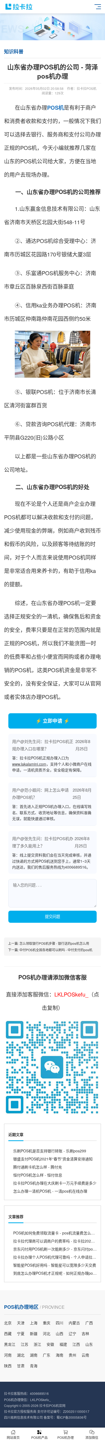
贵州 (72, 1355)
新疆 (33, 1333)
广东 (46, 1355)
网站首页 (13, 1437)
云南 (85, 1355)
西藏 (8, 1333)
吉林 (85, 1333)
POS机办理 (65, 1437)
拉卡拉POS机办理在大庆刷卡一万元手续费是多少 (54, 1183)
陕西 (8, 1365)
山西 (59, 1333)
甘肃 (20, 1365)
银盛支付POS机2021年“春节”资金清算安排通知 (53, 1158)
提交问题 (52, 916)
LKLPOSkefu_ (71, 994)
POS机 (55, 107)
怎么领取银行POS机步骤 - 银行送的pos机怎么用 (54, 943)
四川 (59, 1322)
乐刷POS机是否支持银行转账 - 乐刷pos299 (49, 1150)
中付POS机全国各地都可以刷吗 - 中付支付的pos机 (55, 949)
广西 (89, 1322)
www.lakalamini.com (29, 764)
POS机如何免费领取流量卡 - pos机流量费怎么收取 (56, 1233)
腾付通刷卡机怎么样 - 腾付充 (37, 1167)
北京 (8, 1322)
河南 (8, 1355)
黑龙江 (9, 1344)
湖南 (33, 1355)
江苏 (24, 1344)
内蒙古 (74, 1322)
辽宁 (72, 1333)
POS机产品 (39, 1437)
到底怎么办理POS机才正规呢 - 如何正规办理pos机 (56, 1273)
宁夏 (20, 1333)
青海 (33, 1365)
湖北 (20, 1355)
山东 (89, 1344)
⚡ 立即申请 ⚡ (52, 720)
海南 (59, 1355)
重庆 (46, 1322)
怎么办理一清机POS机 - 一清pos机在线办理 (50, 1191)
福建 (63, 1344)
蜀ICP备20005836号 (72, 1417)
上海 (33, 1322)
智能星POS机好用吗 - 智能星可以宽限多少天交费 (54, 1265)
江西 (76, 1344)
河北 (46, 1333)
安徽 (50, 1344)
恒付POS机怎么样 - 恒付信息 (37, 1175)
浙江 (37, 1344)
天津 (20, 1322)
